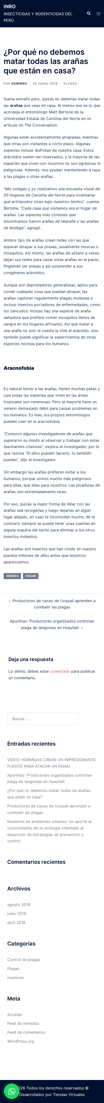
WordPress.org (20, 1041)
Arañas (12, 576)
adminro (19, 83)
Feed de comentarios (26, 1032)
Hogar (30, 576)
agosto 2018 (18, 904)
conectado (60, 671)
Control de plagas (23, 959)
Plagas (70, 83)
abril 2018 (16, 922)
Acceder (14, 1014)
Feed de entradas (23, 1023)
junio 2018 (16, 913)
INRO (10, 6)
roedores (15, 977)
